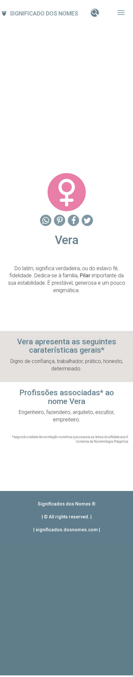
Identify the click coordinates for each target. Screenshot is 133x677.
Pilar (85, 275)
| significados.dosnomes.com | (66, 529)
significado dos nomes (44, 13)
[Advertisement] (66, 92)
